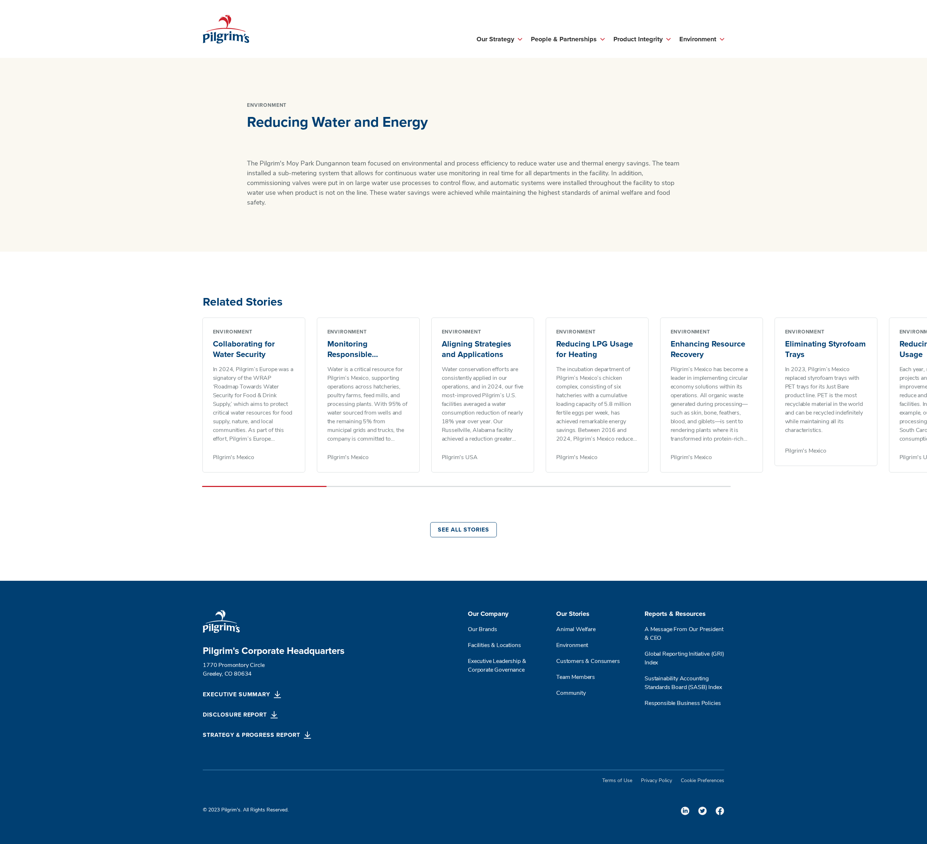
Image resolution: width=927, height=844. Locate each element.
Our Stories (573, 614)
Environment (697, 39)
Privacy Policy (656, 781)
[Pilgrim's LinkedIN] (685, 810)
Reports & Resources (675, 614)
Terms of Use (617, 781)
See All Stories (463, 529)
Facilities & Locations (494, 645)
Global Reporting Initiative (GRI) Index (684, 658)
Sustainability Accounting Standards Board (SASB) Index (684, 683)
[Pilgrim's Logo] (226, 28)
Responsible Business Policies (683, 703)
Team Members (575, 677)
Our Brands (482, 630)
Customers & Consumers (588, 661)
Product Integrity (638, 39)
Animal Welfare (576, 630)
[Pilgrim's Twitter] (702, 810)
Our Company (488, 614)
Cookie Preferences (702, 781)
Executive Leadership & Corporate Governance (497, 666)
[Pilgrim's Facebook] (720, 810)
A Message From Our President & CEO (684, 634)
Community (571, 693)
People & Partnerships (564, 39)
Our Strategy (495, 39)
